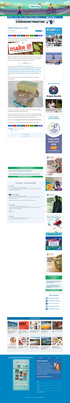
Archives (58, 357)
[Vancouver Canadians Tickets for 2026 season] (35, 21)
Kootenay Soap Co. (34, 71)
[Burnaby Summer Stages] (54, 184)
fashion (15, 128)
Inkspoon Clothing (20, 71)
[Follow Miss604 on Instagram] (49, 17)
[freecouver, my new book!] (21, 390)
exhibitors (21, 66)
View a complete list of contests (24, 176)
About (31, 17)
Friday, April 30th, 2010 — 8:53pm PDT (36, 217)
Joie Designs (27, 71)
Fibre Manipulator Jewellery (28, 69)
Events (26, 17)
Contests (49, 357)
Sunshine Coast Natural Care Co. (23, 73)
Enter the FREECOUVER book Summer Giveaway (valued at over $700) (24, 174)
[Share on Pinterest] (14, 35)
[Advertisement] (25, 153)
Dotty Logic (10, 69)
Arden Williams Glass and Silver (15, 67)
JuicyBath (26, 77)
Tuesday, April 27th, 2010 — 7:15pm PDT (15, 32)
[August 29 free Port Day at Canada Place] (54, 37)
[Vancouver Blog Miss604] (35, 6)
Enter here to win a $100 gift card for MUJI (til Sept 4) (20, 170)
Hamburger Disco (12, 71)
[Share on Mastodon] (41, 35)
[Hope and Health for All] (54, 91)
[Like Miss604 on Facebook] (53, 17)
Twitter (17, 122)
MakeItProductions (25, 63)
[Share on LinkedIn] (19, 35)
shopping (18, 128)
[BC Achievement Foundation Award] (54, 165)
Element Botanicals (18, 69)
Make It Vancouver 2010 (18, 28)
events (16, 130)
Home (38, 381)
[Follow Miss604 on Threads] (51, 17)
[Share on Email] (23, 35)
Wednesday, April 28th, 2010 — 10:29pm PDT (35, 206)
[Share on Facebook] (10, 35)
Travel (20, 17)
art (14, 130)
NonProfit (10, 17)
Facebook (22, 122)
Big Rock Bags (32, 67)
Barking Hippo (25, 67)
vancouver (22, 128)
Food (16, 17)
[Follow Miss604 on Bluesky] (47, 17)
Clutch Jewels (38, 67)
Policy (38, 389)
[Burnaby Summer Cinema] (54, 243)
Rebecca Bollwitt (12, 30)
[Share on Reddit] (27, 35)
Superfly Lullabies (35, 73)
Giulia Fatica (37, 69)
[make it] (25, 48)
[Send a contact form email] (55, 17)
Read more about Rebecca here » (44, 376)
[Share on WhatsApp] (32, 35)
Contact (37, 17)
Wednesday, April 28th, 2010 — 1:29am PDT (35, 187)
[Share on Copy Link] (36, 35)
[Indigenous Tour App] (54, 106)
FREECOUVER (35, 15)
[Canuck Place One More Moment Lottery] (54, 136)
